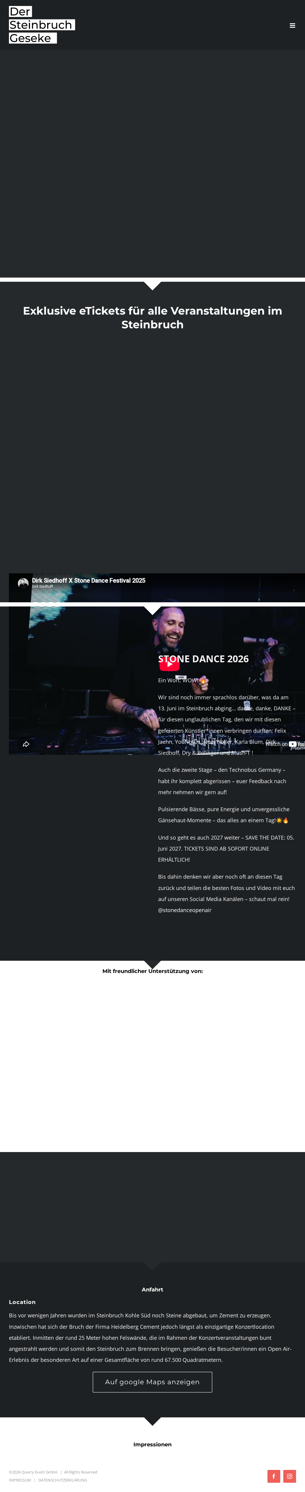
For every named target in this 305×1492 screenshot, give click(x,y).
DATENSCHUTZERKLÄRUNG (62, 1480)
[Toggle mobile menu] (293, 25)
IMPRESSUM (20, 1480)
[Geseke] (152, 341)
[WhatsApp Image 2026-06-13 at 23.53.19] (78, 651)
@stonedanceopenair (184, 910)
